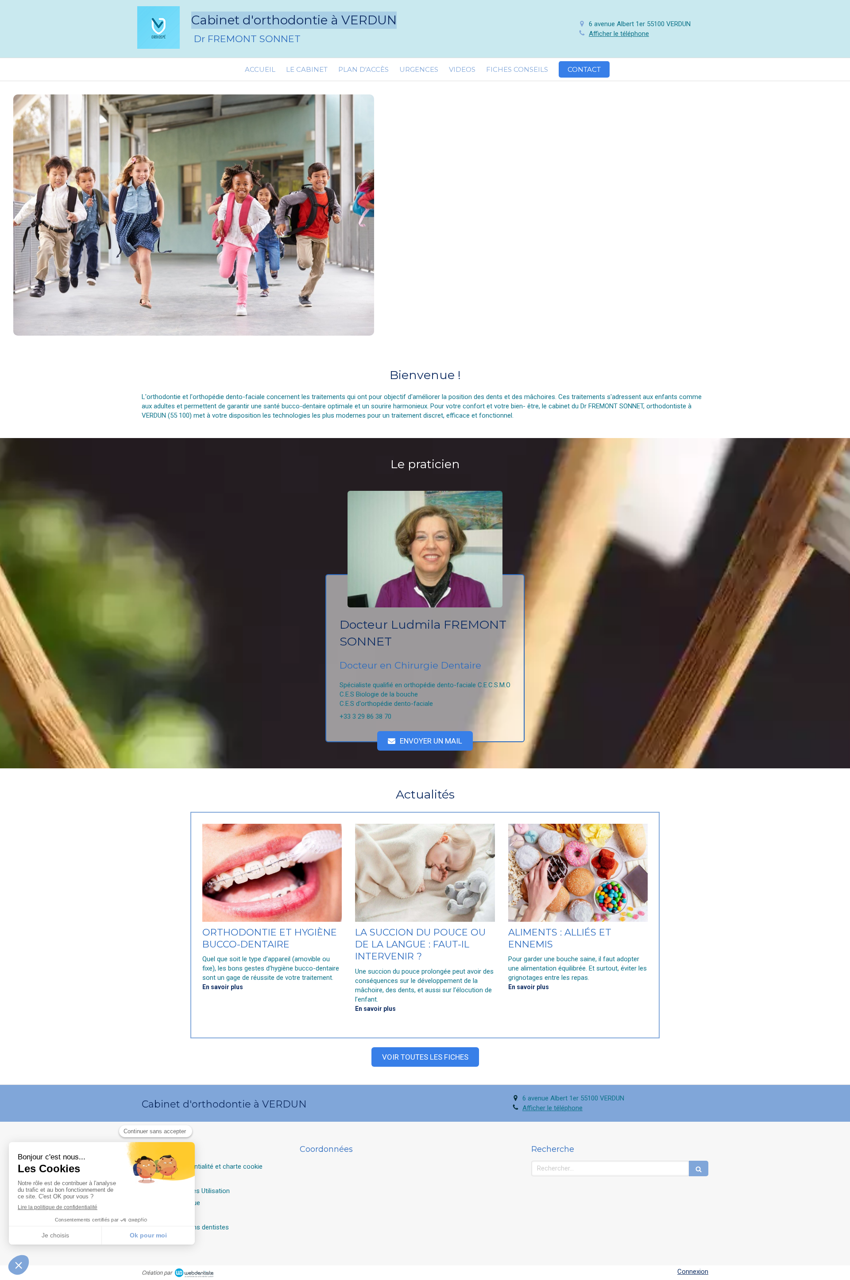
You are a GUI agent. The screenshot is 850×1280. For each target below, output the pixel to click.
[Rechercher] (698, 1168)
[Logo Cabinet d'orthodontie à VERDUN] (158, 47)
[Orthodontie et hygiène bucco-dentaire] (272, 873)
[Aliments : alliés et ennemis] (578, 873)
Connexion (692, 1272)
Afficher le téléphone (619, 34)
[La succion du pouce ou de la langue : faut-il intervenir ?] (425, 873)
